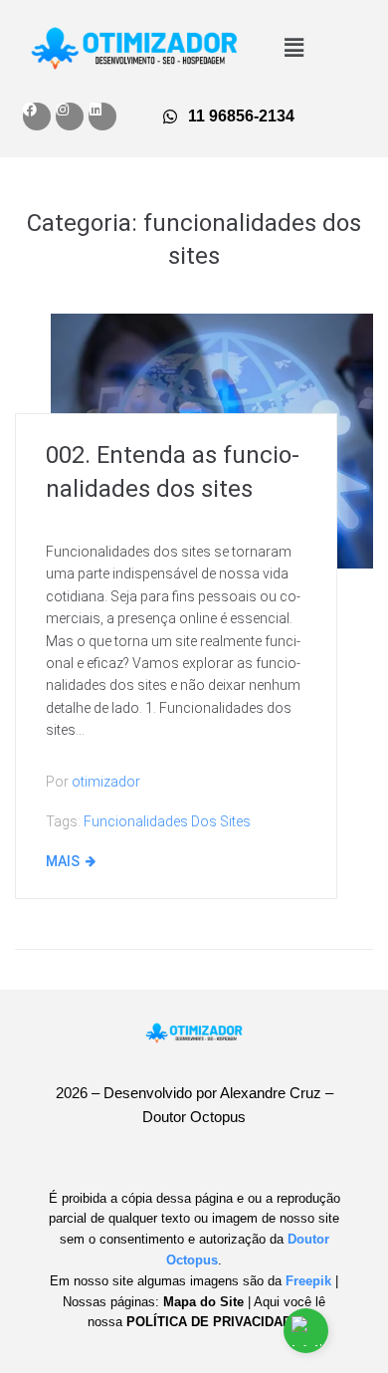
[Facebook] (37, 116)
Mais (63, 861)
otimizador (106, 782)
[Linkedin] (102, 116)
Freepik (308, 1280)
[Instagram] (70, 116)
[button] (293, 48)
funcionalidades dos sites (167, 821)
